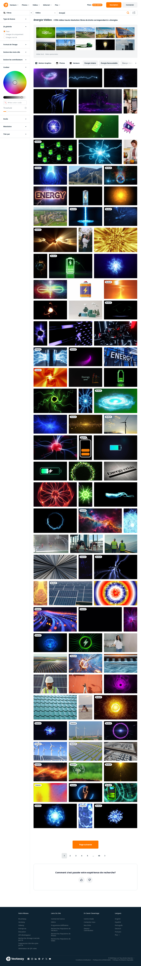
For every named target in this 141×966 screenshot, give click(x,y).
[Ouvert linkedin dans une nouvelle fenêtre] (36, 959)
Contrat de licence (58, 919)
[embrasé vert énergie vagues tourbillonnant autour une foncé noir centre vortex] (55, 401)
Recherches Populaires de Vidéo (60, 940)
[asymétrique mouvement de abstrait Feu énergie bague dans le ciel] (85, 663)
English (117, 919)
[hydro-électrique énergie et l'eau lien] (120, 663)
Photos (24, 5)
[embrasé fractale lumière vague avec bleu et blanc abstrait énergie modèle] (40, 333)
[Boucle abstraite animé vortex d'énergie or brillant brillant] (50, 377)
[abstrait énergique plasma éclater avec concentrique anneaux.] (115, 593)
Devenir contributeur (88, 929)
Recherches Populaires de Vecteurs (60, 929)
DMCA (53, 922)
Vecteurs (13, 5)
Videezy (21, 925)
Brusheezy (22, 919)
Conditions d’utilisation (83, 960)
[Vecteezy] (6, 5)
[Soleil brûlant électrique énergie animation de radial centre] (120, 195)
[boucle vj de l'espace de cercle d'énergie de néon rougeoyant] (120, 730)
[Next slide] (133, 63)
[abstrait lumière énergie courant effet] (115, 494)
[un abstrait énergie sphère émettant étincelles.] (120, 175)
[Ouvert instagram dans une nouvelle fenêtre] (32, 959)
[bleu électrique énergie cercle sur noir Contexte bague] (55, 520)
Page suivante (85, 844)
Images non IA (11, 37)
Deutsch (118, 928)
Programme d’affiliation (59, 925)
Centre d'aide (89, 919)
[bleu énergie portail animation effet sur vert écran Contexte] (115, 401)
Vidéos (35, 5)
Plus (56, 5)
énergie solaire (90, 63)
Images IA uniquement (14, 34)
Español (118, 922)
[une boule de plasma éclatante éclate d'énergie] (55, 816)
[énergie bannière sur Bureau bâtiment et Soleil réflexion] (120, 356)
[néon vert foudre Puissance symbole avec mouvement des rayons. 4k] (85, 642)
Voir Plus (125, 45)
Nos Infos (87, 925)
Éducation (22, 932)
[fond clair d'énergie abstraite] (55, 240)
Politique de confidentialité (102, 960)
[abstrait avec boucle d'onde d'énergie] (115, 240)
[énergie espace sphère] (50, 642)
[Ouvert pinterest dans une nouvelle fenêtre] (39, 959)
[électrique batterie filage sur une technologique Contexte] (97, 126)
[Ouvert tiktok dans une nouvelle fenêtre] (43, 959)
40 (99, 856)
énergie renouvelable (109, 63)
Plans (89, 5)
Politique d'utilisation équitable (123, 960)
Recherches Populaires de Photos (60, 935)
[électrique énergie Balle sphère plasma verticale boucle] (85, 401)
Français (118, 932)
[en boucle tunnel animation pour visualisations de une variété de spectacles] (115, 333)
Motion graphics (45, 63)
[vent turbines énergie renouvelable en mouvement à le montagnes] (85, 175)
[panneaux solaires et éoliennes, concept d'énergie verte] (50, 751)
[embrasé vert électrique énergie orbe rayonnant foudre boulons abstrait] (85, 494)
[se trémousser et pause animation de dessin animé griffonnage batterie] (128, 126)
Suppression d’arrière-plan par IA (28, 944)
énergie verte (127, 63)
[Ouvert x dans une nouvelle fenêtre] (46, 959)
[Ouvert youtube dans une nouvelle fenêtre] (50, 959)
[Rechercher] (128, 12)
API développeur (24, 935)
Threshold (7, 108)
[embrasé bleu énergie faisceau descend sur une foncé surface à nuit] (85, 216)
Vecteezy (21, 922)
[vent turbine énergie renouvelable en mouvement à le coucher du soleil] (120, 424)
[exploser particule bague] (115, 707)
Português (119, 925)
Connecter (130, 5)
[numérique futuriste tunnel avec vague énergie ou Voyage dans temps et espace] (120, 684)
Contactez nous (89, 922)
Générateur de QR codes (27, 948)
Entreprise (22, 928)
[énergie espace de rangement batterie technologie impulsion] (70, 266)
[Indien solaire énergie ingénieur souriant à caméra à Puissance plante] (50, 684)
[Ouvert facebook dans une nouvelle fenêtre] (28, 959)
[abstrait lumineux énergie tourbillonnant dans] (85, 471)
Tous (7, 31)
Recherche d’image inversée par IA (28, 939)
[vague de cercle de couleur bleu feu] (115, 816)
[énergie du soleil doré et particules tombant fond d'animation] (120, 772)
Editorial (46, 5)
